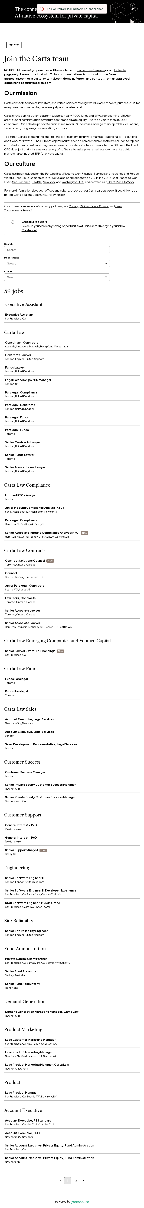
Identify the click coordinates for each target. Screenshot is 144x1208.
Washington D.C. (73, 182)
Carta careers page (101, 190)
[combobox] (7, 263)
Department (11, 257)
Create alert (29, 230)
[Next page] (83, 1180)
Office (8, 271)
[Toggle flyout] (106, 263)
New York (49, 182)
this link (61, 194)
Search (8, 244)
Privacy (73, 206)
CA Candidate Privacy (94, 206)
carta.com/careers (91, 70)
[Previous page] (60, 1180)
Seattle (37, 182)
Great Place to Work (120, 182)
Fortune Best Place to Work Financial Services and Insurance (84, 173)
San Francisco (21, 182)
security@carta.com (36, 83)
